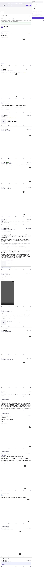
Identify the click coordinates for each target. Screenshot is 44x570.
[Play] (2, 304)
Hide (29, 135)
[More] (30, 65)
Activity (2, 26)
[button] (7, 293)
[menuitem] (7, 293)
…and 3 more (12, 267)
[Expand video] (11, 304)
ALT (16, 96)
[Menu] (30, 16)
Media (4, 26)
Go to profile (28, 5)
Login (38, 19)
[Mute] (3, 304)
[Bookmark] (23, 65)
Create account (38, 17)
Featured (7, 26)
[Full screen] (13, 304)
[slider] (7, 302)
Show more (3, 564)
